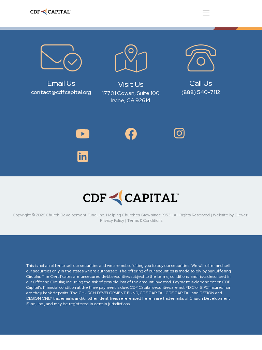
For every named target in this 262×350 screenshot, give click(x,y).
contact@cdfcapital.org (61, 92)
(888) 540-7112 (200, 92)
